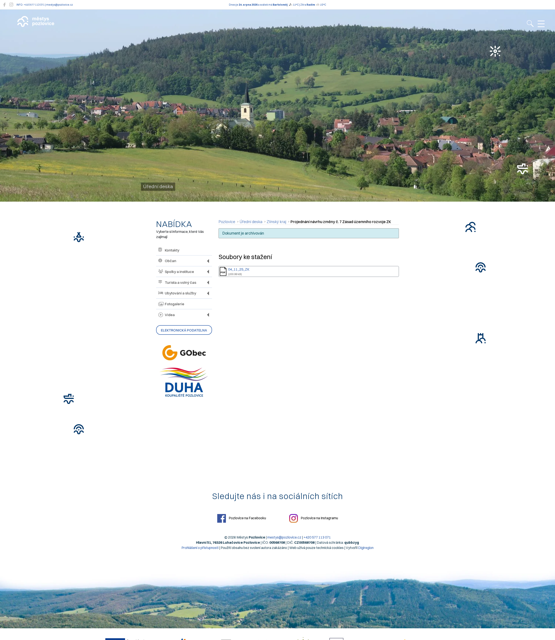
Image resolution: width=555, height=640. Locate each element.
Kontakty (172, 250)
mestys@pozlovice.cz (284, 537)
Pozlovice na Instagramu (319, 518)
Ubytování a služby (180, 293)
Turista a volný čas (180, 282)
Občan (170, 261)
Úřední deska (251, 221)
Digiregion (366, 547)
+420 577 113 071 (317, 537)
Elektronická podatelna (184, 330)
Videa (170, 315)
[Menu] (541, 24)
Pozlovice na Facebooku (247, 518)
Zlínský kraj (276, 221)
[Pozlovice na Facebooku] (4, 4)
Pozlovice (227, 221)
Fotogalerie (174, 304)
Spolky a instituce (179, 271)
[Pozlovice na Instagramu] (11, 4)
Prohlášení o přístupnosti (200, 547)
